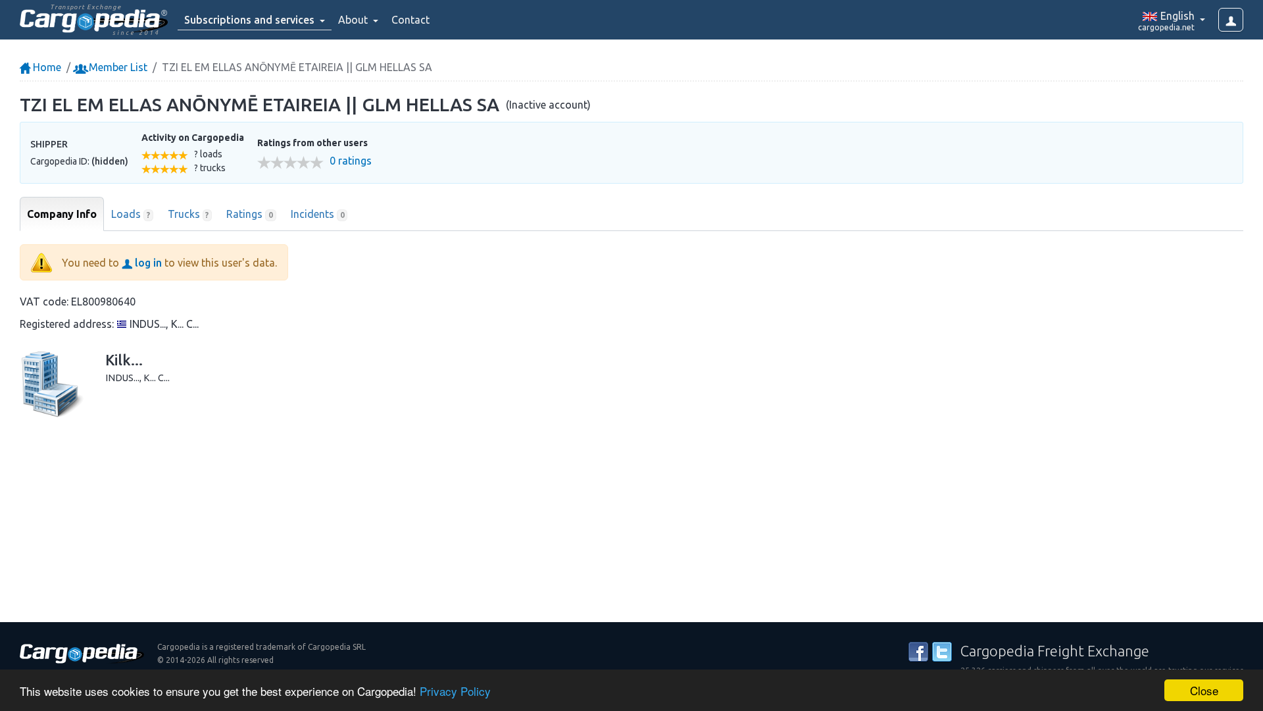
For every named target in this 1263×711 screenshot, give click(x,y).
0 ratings (351, 161)
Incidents (318, 214)
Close (1204, 690)
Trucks (188, 214)
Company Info (62, 214)
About (354, 20)
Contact (410, 20)
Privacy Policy (455, 691)
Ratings (249, 214)
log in (147, 263)
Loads (130, 214)
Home (45, 67)
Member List (116, 67)
